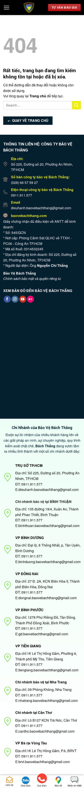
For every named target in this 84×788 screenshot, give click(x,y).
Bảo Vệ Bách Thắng (19, 273)
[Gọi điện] (42, 779)
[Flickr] (30, 299)
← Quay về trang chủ (28, 120)
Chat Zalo (26, 785)
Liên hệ (9, 784)
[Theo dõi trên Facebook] (7, 299)
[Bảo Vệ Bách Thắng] (29, 7)
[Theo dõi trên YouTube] (22, 299)
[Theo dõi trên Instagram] (15, 299)
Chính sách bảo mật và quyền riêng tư (32, 278)
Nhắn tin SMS (75, 785)
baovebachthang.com (29, 215)
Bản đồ (58, 785)
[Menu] (6, 8)
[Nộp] (76, 105)
